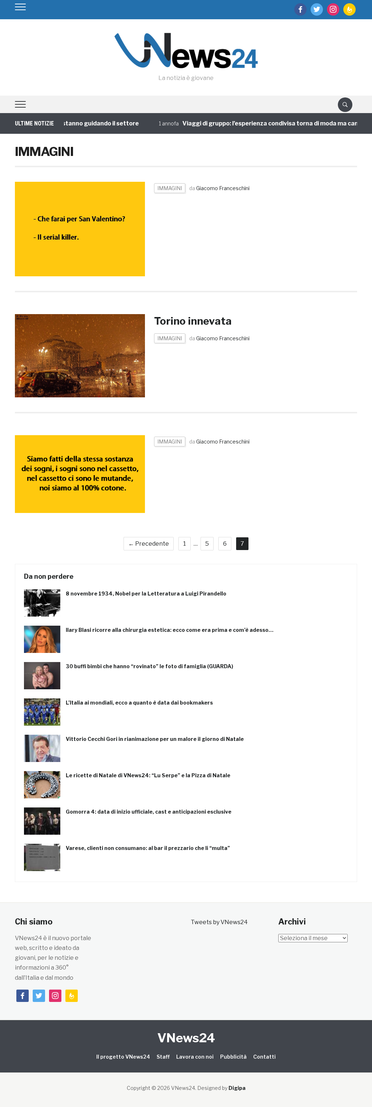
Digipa (237, 1088)
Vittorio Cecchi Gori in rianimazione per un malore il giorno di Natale (155, 739)
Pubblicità (233, 1057)
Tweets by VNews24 (219, 922)
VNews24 (186, 1037)
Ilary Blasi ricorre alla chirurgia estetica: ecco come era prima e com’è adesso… (170, 630)
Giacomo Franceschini (223, 188)
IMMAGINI (169, 188)
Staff (163, 1057)
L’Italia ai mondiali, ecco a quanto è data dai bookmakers (139, 702)
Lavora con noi (195, 1057)
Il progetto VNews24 (123, 1057)
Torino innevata (193, 321)
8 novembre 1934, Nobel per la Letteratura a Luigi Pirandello (146, 593)
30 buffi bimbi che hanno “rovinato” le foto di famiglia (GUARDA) (149, 666)
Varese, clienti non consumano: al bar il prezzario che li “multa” (148, 848)
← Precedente (148, 543)
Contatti (264, 1057)
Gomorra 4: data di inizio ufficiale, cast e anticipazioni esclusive (148, 812)
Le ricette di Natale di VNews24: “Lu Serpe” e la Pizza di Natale (148, 775)
